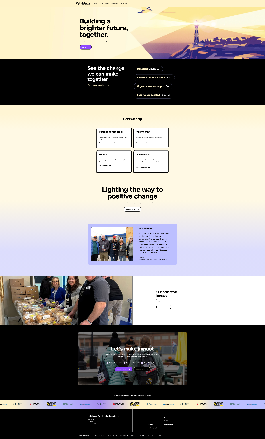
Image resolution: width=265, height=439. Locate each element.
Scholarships (114, 3)
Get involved (162, 307)
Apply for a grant (103, 165)
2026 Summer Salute (169, 421)
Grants (107, 3)
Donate (84, 47)
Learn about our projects (105, 142)
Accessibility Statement (83, 435)
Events (101, 3)
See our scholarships (141, 167)
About (95, 3)
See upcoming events (141, 142)
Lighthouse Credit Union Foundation (83, 3)
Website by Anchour (164, 435)
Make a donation (140, 369)
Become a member (131, 209)
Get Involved (123, 3)
